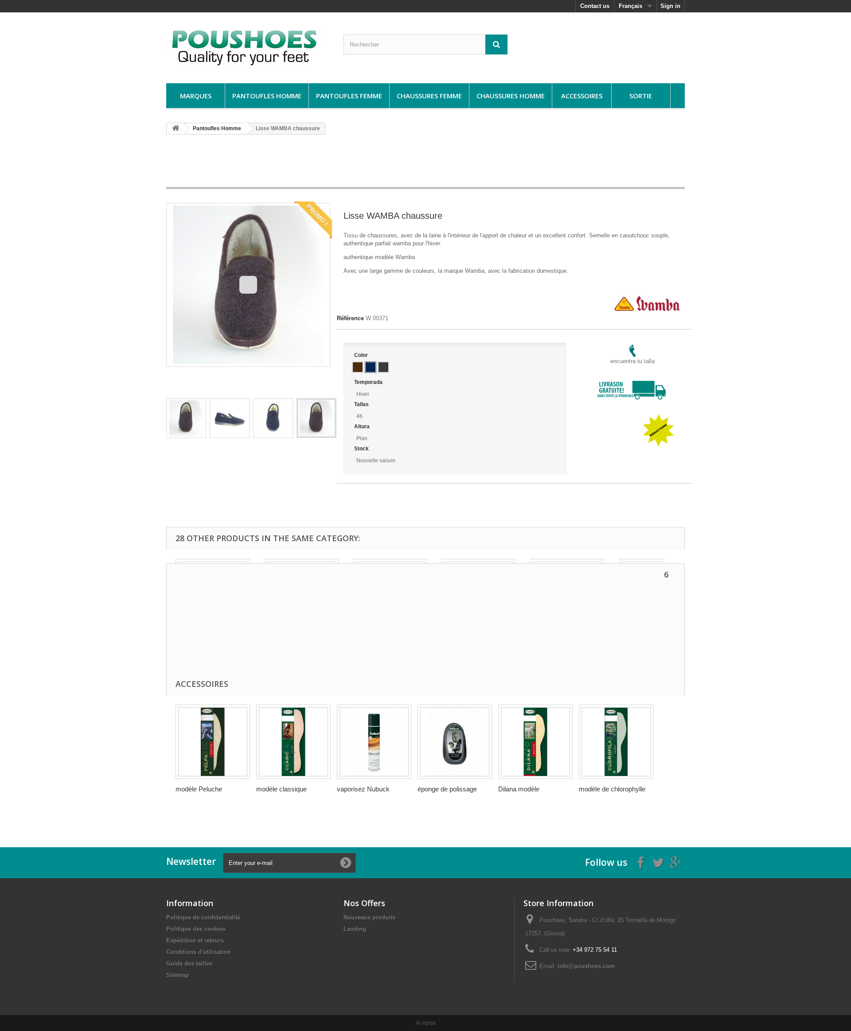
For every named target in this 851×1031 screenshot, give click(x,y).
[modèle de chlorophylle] (616, 742)
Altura (362, 426)
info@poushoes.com (586, 966)
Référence (350, 318)
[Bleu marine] (370, 367)
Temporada (369, 382)
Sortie (640, 95)
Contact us (594, 6)
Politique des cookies (196, 929)
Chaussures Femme (429, 95)
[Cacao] (358, 367)
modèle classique (281, 789)
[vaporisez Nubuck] (374, 742)
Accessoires (581, 95)
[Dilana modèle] (535, 742)
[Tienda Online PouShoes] (248, 45)
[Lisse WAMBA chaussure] (186, 418)
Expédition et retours (195, 940)
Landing (355, 929)
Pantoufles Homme (266, 95)
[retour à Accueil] (175, 128)
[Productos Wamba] (647, 298)
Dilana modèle (518, 789)
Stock (362, 449)
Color (361, 355)
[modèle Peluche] (213, 742)
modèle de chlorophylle (612, 789)
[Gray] (383, 367)
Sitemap (177, 975)
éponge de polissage (447, 789)
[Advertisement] (425, 164)
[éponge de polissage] (455, 742)
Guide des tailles (189, 963)
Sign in (670, 6)
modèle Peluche (199, 789)
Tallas (362, 404)
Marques (195, 95)
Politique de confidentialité (203, 917)
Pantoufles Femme (349, 95)
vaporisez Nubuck (363, 789)
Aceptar (426, 1022)
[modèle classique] (293, 742)
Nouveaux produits (369, 917)
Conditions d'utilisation (198, 952)
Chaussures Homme (510, 95)
